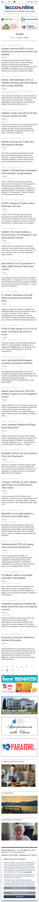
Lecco (4, 91)
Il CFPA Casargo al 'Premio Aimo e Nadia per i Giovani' (18, 204)
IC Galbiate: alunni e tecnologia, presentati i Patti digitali (17, 576)
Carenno (17, 306)
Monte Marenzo (27, 306)
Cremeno (5, 493)
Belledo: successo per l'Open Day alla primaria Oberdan (17, 143)
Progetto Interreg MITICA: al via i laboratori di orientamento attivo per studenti (19, 51)
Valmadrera (6, 615)
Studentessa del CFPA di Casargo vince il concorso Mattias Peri (17, 545)
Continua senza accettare (19, 888)
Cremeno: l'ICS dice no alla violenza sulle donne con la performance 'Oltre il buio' (19, 485)
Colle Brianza (7, 583)
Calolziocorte (27, 91)
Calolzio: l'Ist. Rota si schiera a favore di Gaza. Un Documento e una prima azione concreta (19, 234)
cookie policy (27, 872)
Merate (10, 91)
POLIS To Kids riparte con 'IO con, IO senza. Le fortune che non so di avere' (19, 331)
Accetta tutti (19, 896)
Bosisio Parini (17, 340)
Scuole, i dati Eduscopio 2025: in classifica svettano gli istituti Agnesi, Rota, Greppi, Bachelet (19, 82)
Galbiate (5, 121)
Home (13, 37)
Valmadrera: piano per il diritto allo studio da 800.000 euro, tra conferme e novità (19, 606)
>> (24, 670)
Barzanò (5, 93)
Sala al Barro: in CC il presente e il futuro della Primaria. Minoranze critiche (18, 266)
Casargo (5, 212)
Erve (9, 340)
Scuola (4, 57)
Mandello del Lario (9, 462)
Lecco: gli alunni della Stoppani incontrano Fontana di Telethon (16, 361)
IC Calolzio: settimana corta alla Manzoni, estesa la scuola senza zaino (16, 298)
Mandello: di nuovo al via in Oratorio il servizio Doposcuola (19, 454)
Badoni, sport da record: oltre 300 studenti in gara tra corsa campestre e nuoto (19, 394)
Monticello (14, 93)
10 (12, 670)
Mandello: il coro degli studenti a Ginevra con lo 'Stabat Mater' (17, 515)
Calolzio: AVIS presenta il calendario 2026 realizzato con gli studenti (19, 172)
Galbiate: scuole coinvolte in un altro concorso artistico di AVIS (19, 114)
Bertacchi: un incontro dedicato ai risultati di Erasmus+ (17, 639)
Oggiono (17, 91)
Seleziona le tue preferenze (19, 893)
